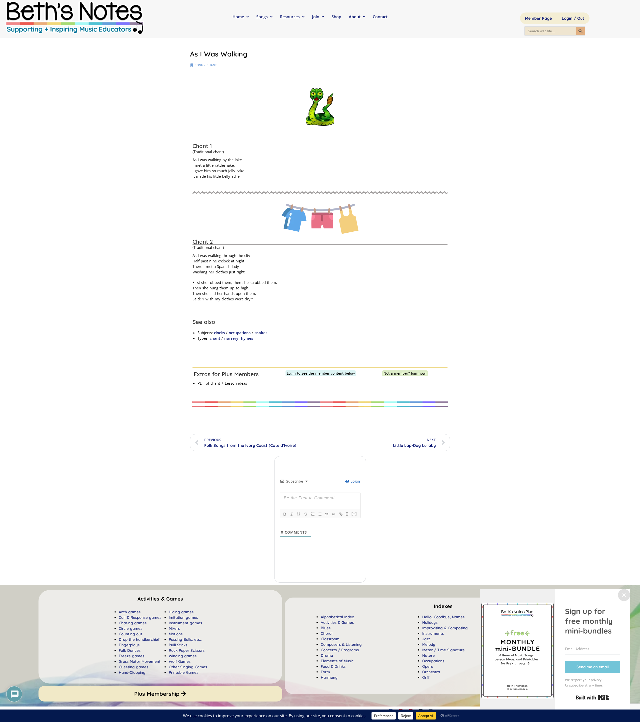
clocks (219, 332)
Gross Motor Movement (139, 661)
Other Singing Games (188, 667)
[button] (443, 606)
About (354, 16)
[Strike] (305, 514)
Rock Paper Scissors (186, 650)
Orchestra (431, 672)
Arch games (129, 612)
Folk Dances (129, 650)
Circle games (130, 628)
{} (347, 514)
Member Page (538, 18)
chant (215, 338)
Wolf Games (179, 661)
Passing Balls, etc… (185, 639)
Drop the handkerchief (139, 639)
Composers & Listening (341, 644)
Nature (428, 655)
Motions (175, 634)
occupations (239, 332)
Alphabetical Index (337, 617)
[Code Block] (333, 514)
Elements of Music (337, 661)
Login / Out (573, 18)
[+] (354, 514)
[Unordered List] (319, 514)
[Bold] (284, 514)
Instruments (433, 633)
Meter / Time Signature (443, 650)
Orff (426, 677)
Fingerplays (129, 645)
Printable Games (183, 672)
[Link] (340, 514)
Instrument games (185, 623)
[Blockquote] (326, 514)
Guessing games (133, 667)
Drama (327, 655)
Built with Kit (592, 697)
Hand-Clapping (132, 672)
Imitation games (183, 617)
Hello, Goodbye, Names (443, 617)
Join (315, 16)
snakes (260, 332)
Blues (325, 628)
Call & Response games (140, 617)
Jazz (426, 639)
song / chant (206, 65)
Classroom (330, 639)
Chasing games (132, 623)
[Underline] (298, 514)
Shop (336, 16)
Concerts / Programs (340, 650)
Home (238, 16)
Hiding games (181, 612)
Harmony (329, 677)
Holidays (430, 622)
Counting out (130, 634)
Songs (262, 16)
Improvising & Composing (445, 628)
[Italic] (291, 514)
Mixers (174, 628)
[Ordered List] (312, 514)
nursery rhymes (238, 338)
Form (325, 672)
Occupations (433, 661)
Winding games (182, 656)
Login (354, 481)
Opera (427, 666)
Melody (428, 644)
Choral (326, 633)
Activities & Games (337, 622)
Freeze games (131, 656)
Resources (290, 16)
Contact (380, 16)
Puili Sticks (178, 645)
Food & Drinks (333, 666)
